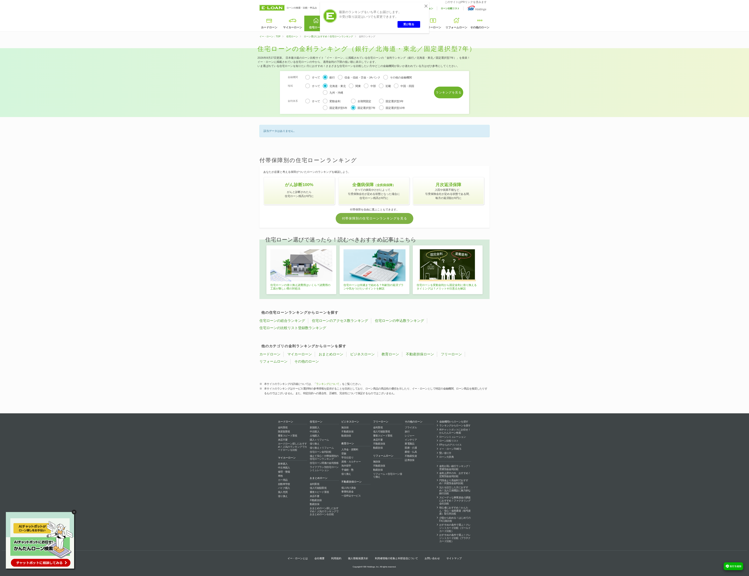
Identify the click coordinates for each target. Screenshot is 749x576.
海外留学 (346, 465)
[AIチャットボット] (42, 541)
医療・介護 (411, 447)
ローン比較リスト (450, 8)
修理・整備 (284, 471)
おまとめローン (331, 354)
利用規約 (336, 558)
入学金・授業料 (349, 449)
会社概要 (319, 558)
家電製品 (409, 443)
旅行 (407, 431)
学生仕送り (347, 457)
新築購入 (314, 427)
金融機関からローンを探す (453, 421)
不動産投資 (411, 455)
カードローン (269, 27)
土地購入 (314, 435)
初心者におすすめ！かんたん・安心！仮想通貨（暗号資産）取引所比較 (455, 510)
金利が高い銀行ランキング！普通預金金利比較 (455, 468)
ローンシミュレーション (452, 436)
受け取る (408, 24)
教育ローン (390, 354)
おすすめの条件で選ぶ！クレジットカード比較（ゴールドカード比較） (455, 527)
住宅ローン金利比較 (320, 451)
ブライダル (411, 427)
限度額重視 (284, 431)
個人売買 (283, 492)
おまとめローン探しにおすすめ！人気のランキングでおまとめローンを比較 (324, 511)
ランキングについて (327, 383)
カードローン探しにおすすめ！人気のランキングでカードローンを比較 (292, 446)
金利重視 (283, 427)
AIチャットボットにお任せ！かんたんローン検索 (454, 431)
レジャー (409, 435)
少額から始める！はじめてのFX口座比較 (455, 519)
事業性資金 (347, 491)
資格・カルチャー (351, 461)
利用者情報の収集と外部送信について (396, 558)
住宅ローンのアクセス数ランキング (340, 321)
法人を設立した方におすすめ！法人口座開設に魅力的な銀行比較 (455, 490)
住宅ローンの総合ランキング (282, 321)
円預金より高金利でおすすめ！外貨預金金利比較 (453, 482)
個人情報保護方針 (358, 558)
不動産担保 (316, 500)
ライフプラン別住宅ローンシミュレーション (324, 469)
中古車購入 (284, 467)
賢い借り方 (445, 453)
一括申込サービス (351, 495)
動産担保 (314, 504)
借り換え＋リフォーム (322, 447)
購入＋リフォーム (319, 439)
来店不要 (283, 439)
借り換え (283, 496)
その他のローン (479, 27)
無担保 (345, 427)
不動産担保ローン (420, 354)
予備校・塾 (347, 469)
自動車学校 (284, 484)
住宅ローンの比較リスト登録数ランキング (292, 328)
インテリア (411, 439)
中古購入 (314, 431)
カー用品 (283, 479)
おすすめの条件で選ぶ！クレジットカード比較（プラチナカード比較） (455, 537)
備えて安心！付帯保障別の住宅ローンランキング (324, 457)
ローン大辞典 (446, 456)
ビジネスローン (362, 354)
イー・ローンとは (298, 558)
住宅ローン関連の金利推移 (324, 463)
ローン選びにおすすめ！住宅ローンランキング (328, 36)
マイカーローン (292, 27)
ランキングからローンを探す (455, 425)
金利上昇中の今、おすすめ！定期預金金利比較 (455, 475)
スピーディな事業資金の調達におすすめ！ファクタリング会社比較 (455, 500)
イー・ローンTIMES (450, 448)
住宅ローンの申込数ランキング (399, 321)
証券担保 (409, 460)
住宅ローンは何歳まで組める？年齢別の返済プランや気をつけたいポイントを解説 (373, 286)
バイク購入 (284, 487)
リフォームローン (456, 27)
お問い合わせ (432, 558)
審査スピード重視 (287, 435)
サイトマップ (454, 558)
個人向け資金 (348, 487)
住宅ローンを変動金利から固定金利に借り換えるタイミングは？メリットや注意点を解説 (447, 286)
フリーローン (433, 27)
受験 (343, 453)
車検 (280, 475)
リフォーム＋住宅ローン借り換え (387, 475)
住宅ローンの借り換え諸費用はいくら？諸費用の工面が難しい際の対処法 (300, 286)
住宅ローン (316, 27)
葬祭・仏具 (411, 451)
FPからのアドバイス (450, 444)
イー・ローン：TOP (269, 36)
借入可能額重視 (318, 487)
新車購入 (283, 463)
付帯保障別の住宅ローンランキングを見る (374, 218)
